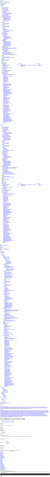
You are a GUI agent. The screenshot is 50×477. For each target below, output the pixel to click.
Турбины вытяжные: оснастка (12, 416)
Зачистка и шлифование (8, 312)
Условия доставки (2, 457)
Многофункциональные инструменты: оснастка (36, 411)
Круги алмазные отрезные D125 (16, 414)
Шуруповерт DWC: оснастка (19, 411)
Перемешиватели (6, 408)
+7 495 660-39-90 (2, 4)
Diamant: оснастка (19, 412)
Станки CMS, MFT (7, 331)
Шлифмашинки (4, 407)
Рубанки (41, 407)
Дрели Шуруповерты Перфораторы (9, 274)
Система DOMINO (7, 292)
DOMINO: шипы (15, 412)
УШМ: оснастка (15, 410)
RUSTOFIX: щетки (43, 412)
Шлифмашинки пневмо (8, 309)
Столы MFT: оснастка (42, 415)
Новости (1, 453)
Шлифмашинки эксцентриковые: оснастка (10, 411)
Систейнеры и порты (7, 295)
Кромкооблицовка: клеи (36, 413)
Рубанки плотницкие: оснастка (6, 415)
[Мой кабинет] (0, 244)
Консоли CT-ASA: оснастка (29, 413)
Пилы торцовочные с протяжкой (10, 268)
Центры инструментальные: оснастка (26, 410)
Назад (4, 255)
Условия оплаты (2, 456)
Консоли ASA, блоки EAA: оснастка (21, 413)
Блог (0, 459)
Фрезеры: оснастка (19, 410)
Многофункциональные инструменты (9, 316)
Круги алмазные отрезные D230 (24, 414)
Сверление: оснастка (19, 415)
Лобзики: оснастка (41, 414)
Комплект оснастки (14, 413)
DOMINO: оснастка (24, 412)
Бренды (1, 460)
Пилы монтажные (7, 265)
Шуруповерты (2, 464)
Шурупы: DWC (24, 411)
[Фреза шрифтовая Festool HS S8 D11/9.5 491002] (8, 420)
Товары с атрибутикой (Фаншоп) (22, 408)
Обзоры (1, 461)
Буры (3, 412)
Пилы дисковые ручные (8, 258)
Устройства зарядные (10, 410)
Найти (1, 476)
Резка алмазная (6, 325)
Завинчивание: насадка (5, 413)
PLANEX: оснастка (33, 412)
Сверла (16, 415)
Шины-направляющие (15, 408)
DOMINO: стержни (29, 412)
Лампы (3, 408)
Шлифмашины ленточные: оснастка (8, 412)
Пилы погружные (8, 260)
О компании (4, 395)
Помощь (1, 458)
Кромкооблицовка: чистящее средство (7, 414)
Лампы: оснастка (30, 414)
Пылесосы (6, 287)
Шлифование (28, 411)
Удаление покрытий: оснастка (4, 410)
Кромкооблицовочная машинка (36, 407)
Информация (2, 455)
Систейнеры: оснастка (24, 415)
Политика (1, 454)
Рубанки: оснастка (12, 415)
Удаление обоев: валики (19, 416)
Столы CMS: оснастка (36, 415)
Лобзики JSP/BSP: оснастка (35, 414)
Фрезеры (6, 280)
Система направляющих (30, 415)
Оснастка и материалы (7, 336)
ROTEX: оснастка (38, 412)
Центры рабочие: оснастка (34, 410)
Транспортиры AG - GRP (5, 416)
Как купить (4, 389)
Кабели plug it (10, 413)
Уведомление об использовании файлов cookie (5, 474)
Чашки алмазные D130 (40, 410)
